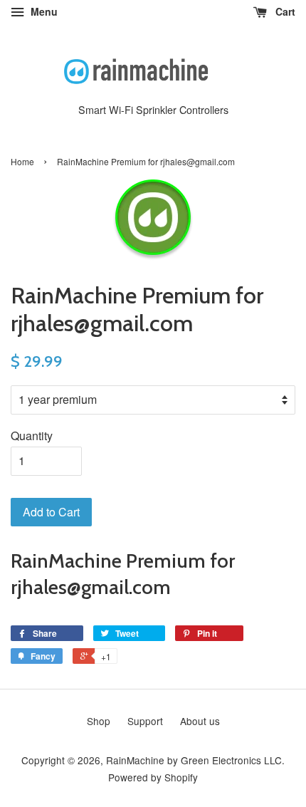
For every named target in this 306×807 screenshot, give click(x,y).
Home (22, 161)
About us (200, 721)
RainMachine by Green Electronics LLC (194, 760)
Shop (98, 721)
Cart (284, 11)
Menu (43, 11)
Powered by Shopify (153, 777)
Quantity (32, 435)
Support (145, 721)
